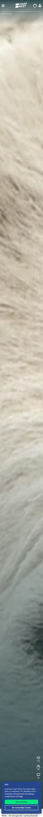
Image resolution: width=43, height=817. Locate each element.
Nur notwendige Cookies (21, 808)
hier (21, 796)
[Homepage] (21, 5)
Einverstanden (21, 802)
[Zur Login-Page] (40, 6)
